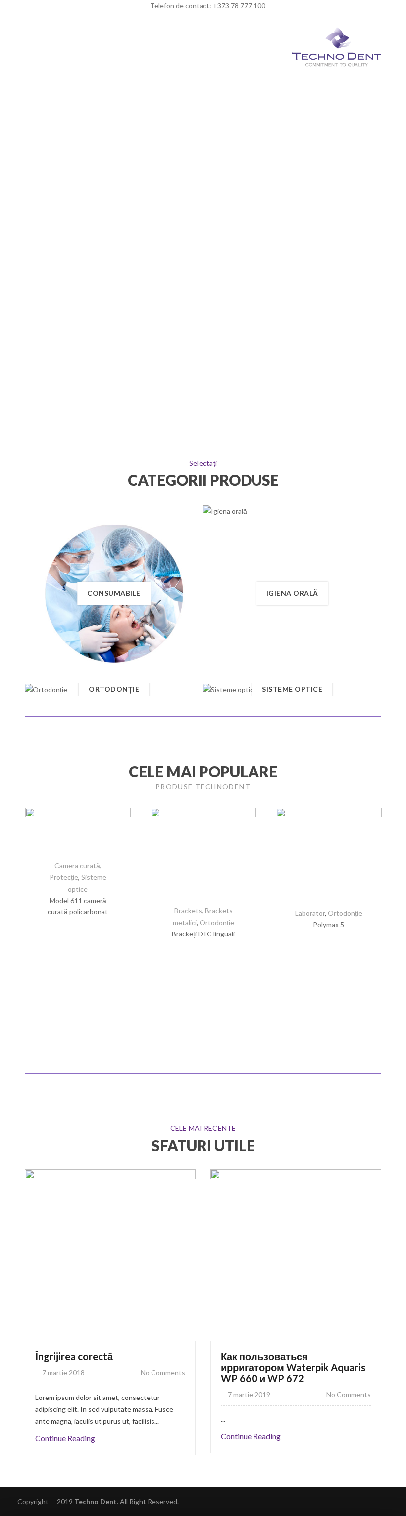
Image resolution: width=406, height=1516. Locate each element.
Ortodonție (345, 913)
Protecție (64, 877)
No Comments (162, 1372)
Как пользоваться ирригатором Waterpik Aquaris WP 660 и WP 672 (293, 1367)
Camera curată (77, 865)
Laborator (310, 913)
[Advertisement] (203, 156)
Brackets (188, 910)
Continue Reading (65, 1438)
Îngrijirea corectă (74, 1356)
